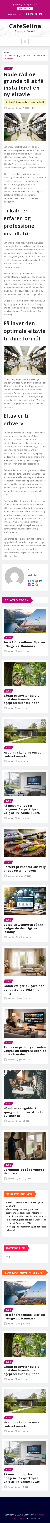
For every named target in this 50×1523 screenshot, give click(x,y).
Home (6, 52)
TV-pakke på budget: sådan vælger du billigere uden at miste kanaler (25, 1050)
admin (11, 108)
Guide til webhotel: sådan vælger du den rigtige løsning (23, 928)
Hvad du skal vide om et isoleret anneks (22, 754)
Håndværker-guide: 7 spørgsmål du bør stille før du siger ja (24, 1111)
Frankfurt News (18, 1518)
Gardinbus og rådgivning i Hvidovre (24, 1171)
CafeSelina (25, 26)
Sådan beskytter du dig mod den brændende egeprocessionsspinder (22, 699)
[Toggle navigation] (25, 41)
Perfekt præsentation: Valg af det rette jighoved (25, 868)
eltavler (22, 191)
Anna (10, 651)
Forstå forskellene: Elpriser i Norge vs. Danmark (24, 644)
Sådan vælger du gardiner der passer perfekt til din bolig (24, 989)
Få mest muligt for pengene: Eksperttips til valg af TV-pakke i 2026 (22, 809)
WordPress (38, 1514)
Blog (8, 1256)
